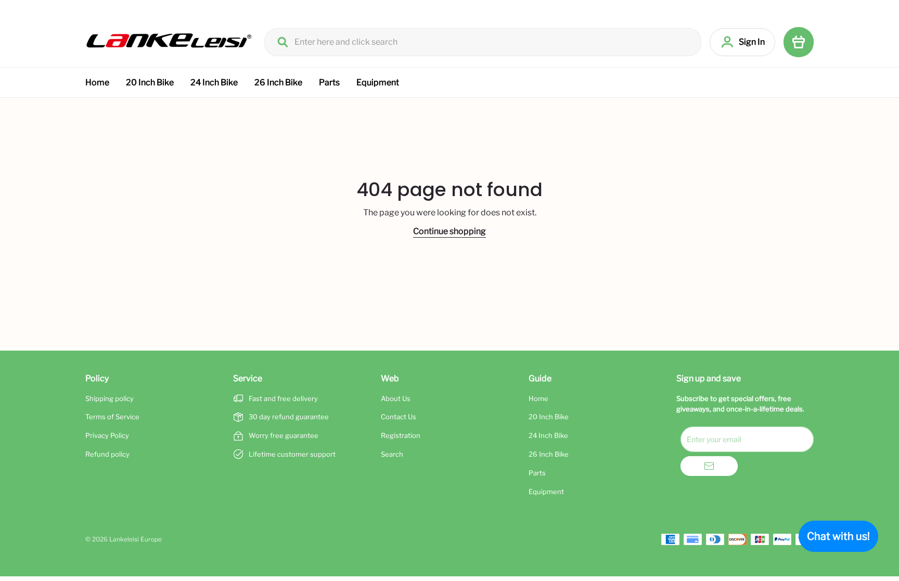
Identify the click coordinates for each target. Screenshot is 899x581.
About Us (395, 398)
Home (97, 82)
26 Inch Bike (278, 82)
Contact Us (398, 416)
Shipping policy (109, 398)
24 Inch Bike (214, 82)
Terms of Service (112, 416)
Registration (400, 435)
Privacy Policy (107, 435)
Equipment (377, 82)
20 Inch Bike (150, 82)
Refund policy (107, 454)
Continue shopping (449, 231)
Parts (329, 82)
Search (392, 454)
